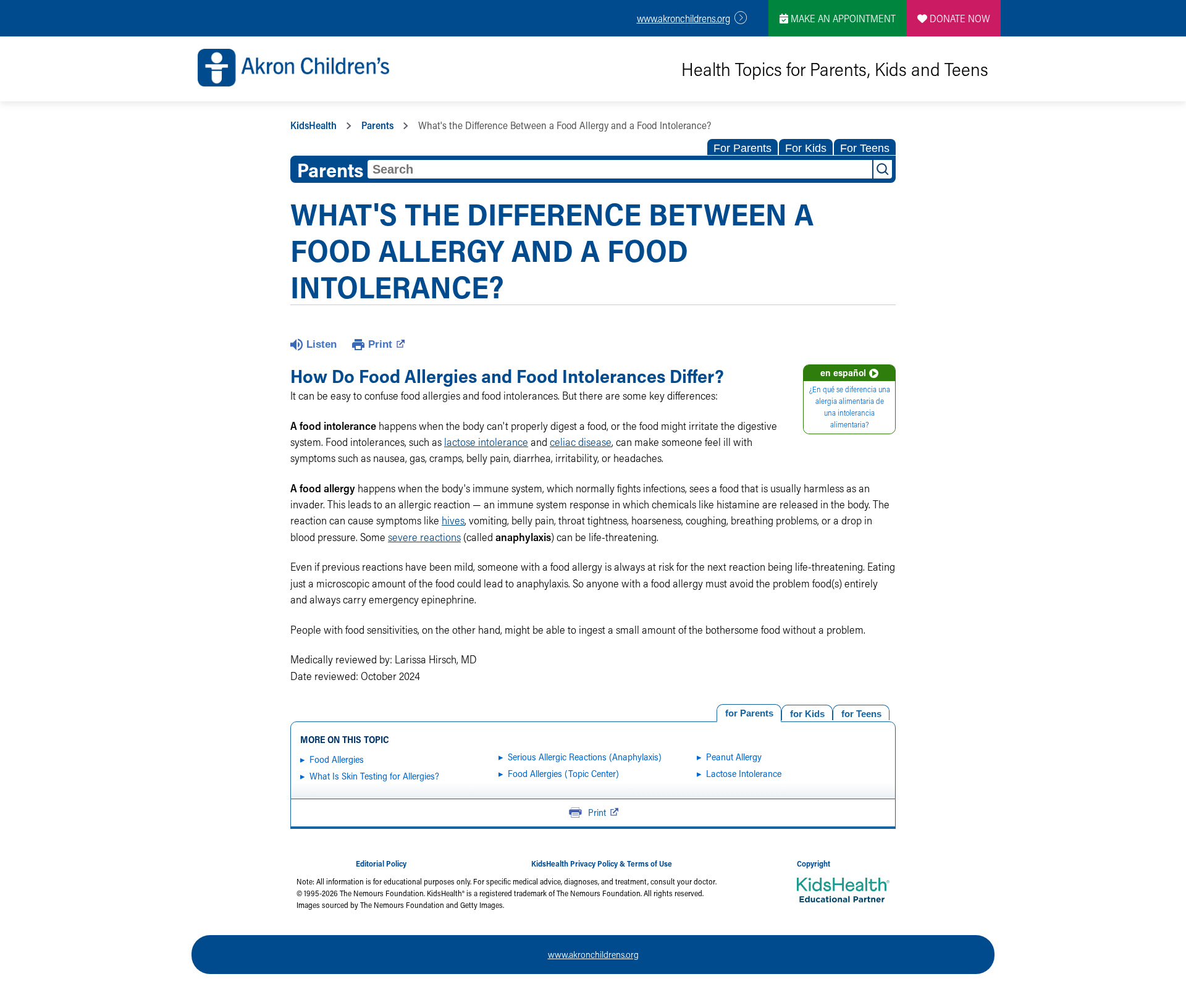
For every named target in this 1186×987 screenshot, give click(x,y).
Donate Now (958, 18)
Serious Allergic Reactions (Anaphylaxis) (585, 756)
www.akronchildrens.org (683, 18)
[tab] (861, 712)
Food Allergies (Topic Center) (563, 773)
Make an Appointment (842, 18)
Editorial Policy (381, 863)
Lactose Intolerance (743, 773)
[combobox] (620, 169)
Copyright (813, 863)
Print (380, 344)
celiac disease (581, 442)
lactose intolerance (486, 442)
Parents (377, 125)
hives (453, 520)
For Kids (805, 148)
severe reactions (424, 537)
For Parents (742, 148)
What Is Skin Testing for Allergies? (374, 776)
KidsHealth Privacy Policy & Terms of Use (601, 863)
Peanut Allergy (734, 756)
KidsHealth (313, 125)
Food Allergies (336, 759)
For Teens (865, 148)
